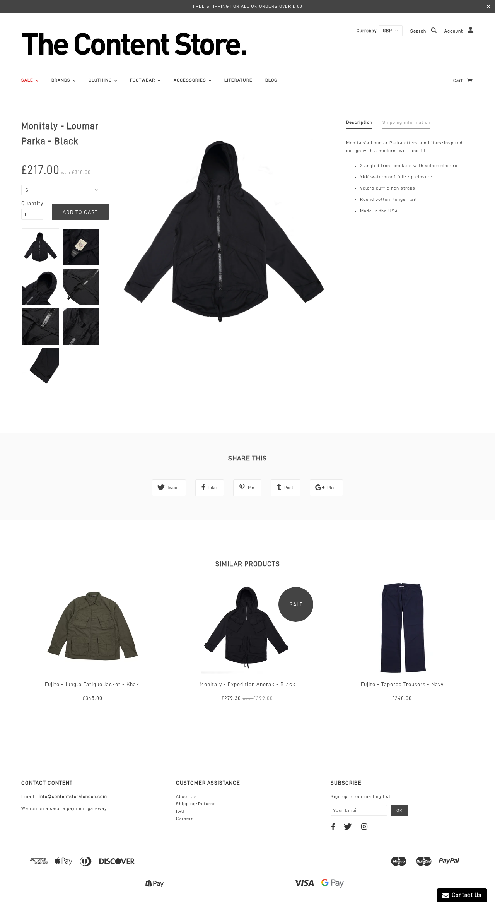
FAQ (180, 811)
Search (419, 31)
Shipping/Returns (196, 803)
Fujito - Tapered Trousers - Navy (402, 684)
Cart (458, 80)
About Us (186, 796)
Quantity (32, 203)
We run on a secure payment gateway (64, 808)
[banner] (176, 43)
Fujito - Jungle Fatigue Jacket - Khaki (93, 684)
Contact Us (465, 895)
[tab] (359, 124)
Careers (185, 818)
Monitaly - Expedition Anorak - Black (247, 684)
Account (454, 31)
